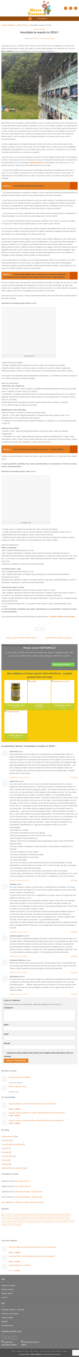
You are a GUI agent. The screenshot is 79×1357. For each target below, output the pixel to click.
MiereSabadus (25, 1218)
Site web (7, 1043)
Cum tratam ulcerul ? (22, 1181)
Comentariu (8, 1008)
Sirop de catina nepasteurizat (27, 1221)
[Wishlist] (70, 8)
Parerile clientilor (56, 1351)
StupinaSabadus (48, 1221)
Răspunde (74, 777)
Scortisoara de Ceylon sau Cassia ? (59, 638)
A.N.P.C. (4, 1297)
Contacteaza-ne (7, 1325)
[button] (75, 8)
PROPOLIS (61, 617)
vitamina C (5, 1224)
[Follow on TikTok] (11, 1337)
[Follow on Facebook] (3, 1337)
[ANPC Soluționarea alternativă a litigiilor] (11, 1343)
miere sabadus (14, 1218)
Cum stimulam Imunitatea (11, 1144)
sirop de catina (65, 1218)
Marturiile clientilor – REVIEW (12, 1310)
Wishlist (4, 1322)
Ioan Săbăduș (6, 1202)
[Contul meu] (65, 8)
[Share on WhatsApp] (35, 629)
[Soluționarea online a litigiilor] (31, 1343)
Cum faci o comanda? (9, 1314)
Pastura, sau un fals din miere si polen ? (21, 638)
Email (6, 1034)
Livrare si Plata (44, 1351)
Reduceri (4, 1164)
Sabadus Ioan (50, 38)
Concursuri (5, 1140)
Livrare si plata (7, 1318)
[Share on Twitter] (43, 629)
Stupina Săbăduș (8, 25)
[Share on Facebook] (39, 629)
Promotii (4, 1160)
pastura (49, 1218)
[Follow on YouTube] (15, 1337)
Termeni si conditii (8, 1285)
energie (15, 1214)
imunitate (30, 1214)
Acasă (13, 1351)
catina (9, 1214)
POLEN (53, 617)
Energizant (22, 1214)
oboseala (42, 1218)
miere (37, 1214)
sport (39, 1221)
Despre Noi (20, 1351)
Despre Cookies (7, 1289)
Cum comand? (33, 1351)
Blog (26, 1351)
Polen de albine (7, 1156)
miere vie (35, 1218)
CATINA (71, 617)
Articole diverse (22, 25)
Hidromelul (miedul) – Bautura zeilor (28, 1192)
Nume (6, 1025)
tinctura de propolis (61, 1221)
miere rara (5, 1218)
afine (3, 1214)
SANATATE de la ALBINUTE (12, 1168)
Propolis (56, 1218)
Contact (65, 1351)
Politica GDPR (7, 1293)
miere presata (66, 1214)
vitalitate (71, 1221)
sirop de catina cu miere (9, 1221)
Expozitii (4, 1148)
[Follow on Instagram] (7, 1337)
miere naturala (44, 1214)
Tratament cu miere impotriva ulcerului (29, 1202)
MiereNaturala (55, 1214)
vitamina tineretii (15, 1224)
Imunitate (5, 1152)
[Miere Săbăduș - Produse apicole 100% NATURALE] (39, 8)
